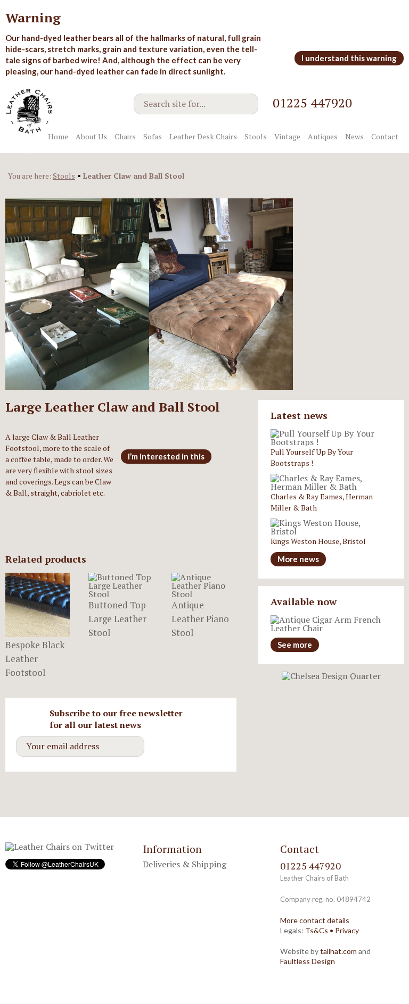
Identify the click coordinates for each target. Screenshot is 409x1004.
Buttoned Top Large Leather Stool (117, 619)
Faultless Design (307, 961)
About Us (91, 136)
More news (298, 559)
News (354, 136)
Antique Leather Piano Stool (200, 619)
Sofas (152, 136)
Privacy (347, 930)
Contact (384, 136)
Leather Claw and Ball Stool (133, 176)
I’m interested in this (166, 456)
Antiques (323, 136)
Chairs (125, 136)
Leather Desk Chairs (203, 136)
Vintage (287, 136)
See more (294, 644)
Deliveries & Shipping (184, 864)
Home (58, 136)
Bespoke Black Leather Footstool (34, 659)
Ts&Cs (316, 930)
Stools (255, 136)
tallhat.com (338, 951)
